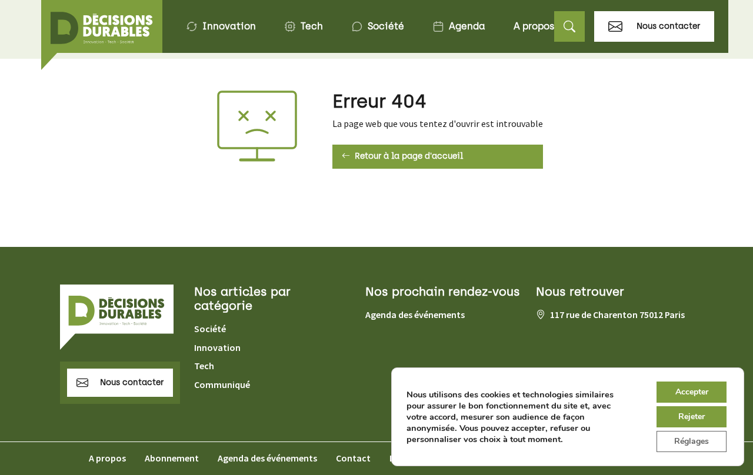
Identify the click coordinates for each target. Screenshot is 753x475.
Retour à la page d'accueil (409, 156)
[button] (569, 26)
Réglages (691, 441)
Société (386, 26)
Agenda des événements (415, 314)
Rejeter (691, 416)
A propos (534, 26)
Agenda (467, 26)
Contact (353, 458)
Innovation (229, 26)
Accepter (691, 391)
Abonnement (172, 458)
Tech (312, 26)
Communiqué (222, 384)
